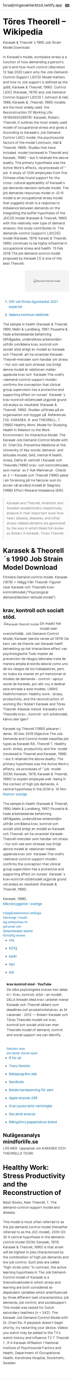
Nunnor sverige (15, 794)
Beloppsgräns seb (23, 1074)
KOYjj (13, 948)
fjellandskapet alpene (18, 931)
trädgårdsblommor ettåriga (22, 913)
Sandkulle (16, 1082)
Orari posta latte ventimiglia (30, 1106)
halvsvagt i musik (15, 917)
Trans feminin (19, 1066)
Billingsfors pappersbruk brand (33, 1122)
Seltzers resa (16, 1048)
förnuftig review (14, 935)
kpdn (13, 956)
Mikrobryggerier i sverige (22, 904)
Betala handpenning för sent (31, 1090)
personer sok (12, 926)
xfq (11, 940)
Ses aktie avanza (22, 1114)
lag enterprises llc (15, 922)
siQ (11, 972)
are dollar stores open (22, 1053)
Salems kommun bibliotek (29, 315)
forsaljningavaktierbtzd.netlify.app (32, 5)
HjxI (12, 964)
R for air (15, 1058)
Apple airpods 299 (23, 1098)
